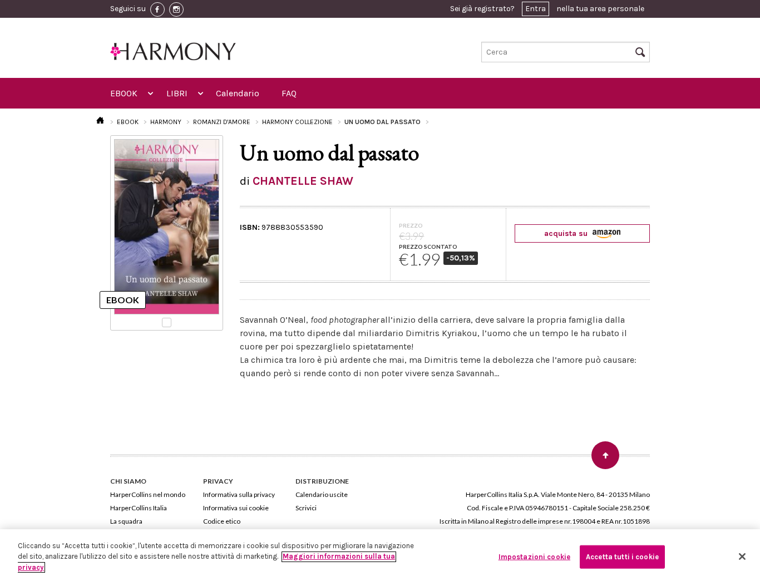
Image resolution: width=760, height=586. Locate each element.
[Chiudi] (742, 556)
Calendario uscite (321, 494)
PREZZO (411, 225)
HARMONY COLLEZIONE (297, 122)
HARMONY (165, 122)
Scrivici (306, 508)
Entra (535, 8)
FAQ (289, 93)
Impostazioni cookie (534, 557)
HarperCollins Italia (138, 508)
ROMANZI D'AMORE (221, 122)
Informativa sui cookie (236, 508)
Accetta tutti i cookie (622, 557)
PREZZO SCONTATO (428, 246)
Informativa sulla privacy (239, 494)
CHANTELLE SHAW (303, 181)
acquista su (567, 233)
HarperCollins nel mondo (147, 494)
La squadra (126, 521)
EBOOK (123, 93)
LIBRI (176, 93)
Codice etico (221, 521)
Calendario (237, 93)
